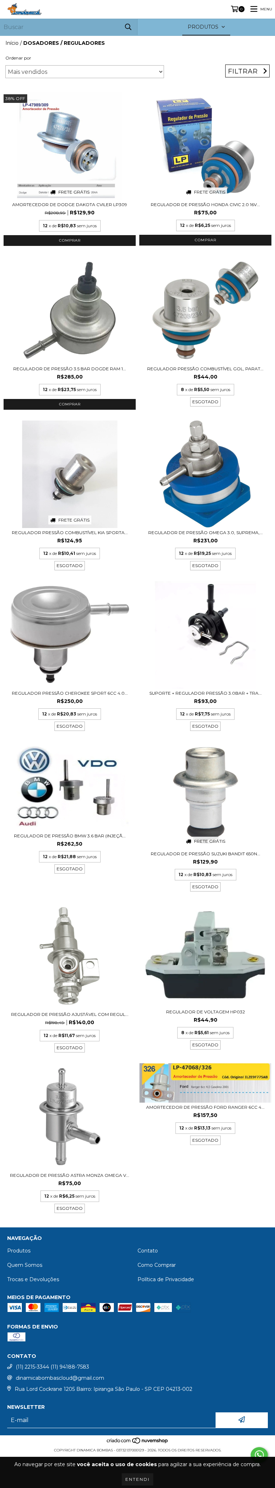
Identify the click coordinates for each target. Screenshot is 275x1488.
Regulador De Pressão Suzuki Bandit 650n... (205, 853)
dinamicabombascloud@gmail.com (60, 1378)
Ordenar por (18, 58)
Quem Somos (24, 1265)
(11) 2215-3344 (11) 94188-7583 (52, 1367)
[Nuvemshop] (137, 1443)
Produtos (18, 1250)
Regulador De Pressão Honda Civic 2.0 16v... (205, 204)
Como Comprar (157, 1265)
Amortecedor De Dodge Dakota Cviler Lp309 (69, 204)
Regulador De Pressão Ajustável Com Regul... (70, 1014)
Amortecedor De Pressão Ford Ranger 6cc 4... (205, 1107)
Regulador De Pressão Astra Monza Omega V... (69, 1175)
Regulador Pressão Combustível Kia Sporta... (70, 532)
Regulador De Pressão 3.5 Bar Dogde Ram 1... (69, 368)
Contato (148, 1250)
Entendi (137, 1479)
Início (12, 43)
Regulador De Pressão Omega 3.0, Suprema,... (205, 532)
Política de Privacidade (166, 1279)
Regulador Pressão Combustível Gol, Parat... (205, 368)
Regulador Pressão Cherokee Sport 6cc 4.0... (70, 693)
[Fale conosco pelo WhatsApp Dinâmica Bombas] (259, 1455)
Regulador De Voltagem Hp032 (205, 1011)
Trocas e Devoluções (33, 1279)
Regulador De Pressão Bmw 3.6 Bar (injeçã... (70, 835)
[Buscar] (128, 27)
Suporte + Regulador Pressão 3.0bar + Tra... (205, 693)
